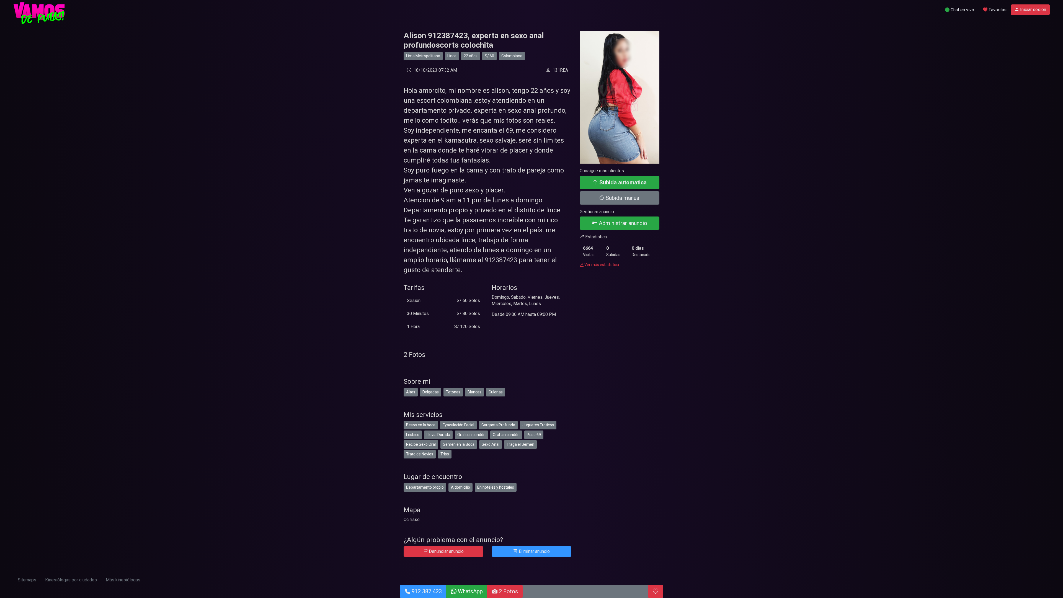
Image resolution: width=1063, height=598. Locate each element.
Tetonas (453, 392)
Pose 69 (534, 434)
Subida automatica (622, 182)
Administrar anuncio (622, 223)
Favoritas (997, 9)
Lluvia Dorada (438, 434)
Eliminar (534, 551)
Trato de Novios (419, 454)
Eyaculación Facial (458, 425)
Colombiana (511, 56)
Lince (451, 56)
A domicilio (460, 487)
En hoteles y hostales (495, 487)
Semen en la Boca (458, 444)
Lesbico (412, 434)
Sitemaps (27, 579)
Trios (444, 454)
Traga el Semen (520, 444)
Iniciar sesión (1032, 9)
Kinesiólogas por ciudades (71, 579)
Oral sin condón (506, 434)
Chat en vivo (962, 9)
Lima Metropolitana (423, 56)
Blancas (474, 392)
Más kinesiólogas (123, 579)
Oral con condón (471, 434)
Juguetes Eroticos (538, 425)
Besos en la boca (420, 425)
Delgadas (430, 392)
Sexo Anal (490, 444)
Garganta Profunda (498, 425)
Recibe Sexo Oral (421, 444)
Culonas (496, 392)
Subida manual (622, 198)
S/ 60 (489, 56)
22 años (471, 56)
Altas (410, 392)
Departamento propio (425, 487)
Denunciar (446, 551)
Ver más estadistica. (602, 264)
